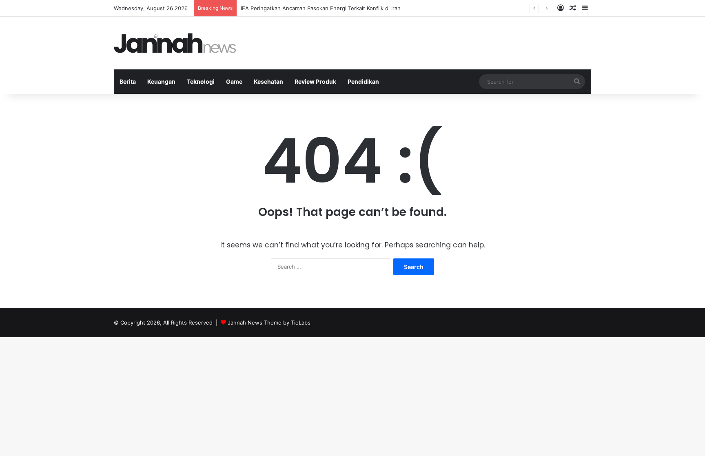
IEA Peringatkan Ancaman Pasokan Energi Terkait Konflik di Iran (321, 8)
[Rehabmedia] (175, 43)
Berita (128, 81)
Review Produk (315, 81)
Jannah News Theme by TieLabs (269, 322)
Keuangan (161, 81)
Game (234, 81)
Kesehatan (268, 81)
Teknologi (201, 81)
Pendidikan (363, 81)
